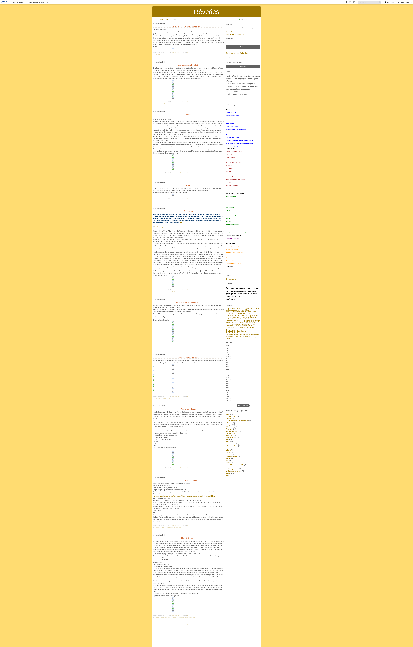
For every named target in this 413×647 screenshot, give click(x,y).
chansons (244, 315)
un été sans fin (255, 308)
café (254, 311)
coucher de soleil (239, 327)
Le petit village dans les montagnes (242, 335)
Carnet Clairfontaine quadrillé (240, 324)
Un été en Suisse (231, 308)
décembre (250, 327)
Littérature (253, 324)
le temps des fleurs (245, 319)
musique (239, 313)
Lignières (253, 315)
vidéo (232, 313)
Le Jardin (245, 336)
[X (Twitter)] (350, 2)
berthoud (228, 323)
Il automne (241, 309)
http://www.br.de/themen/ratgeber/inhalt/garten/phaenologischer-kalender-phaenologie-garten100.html (184, 496)
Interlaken (235, 323)
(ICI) (181, 222)
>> (192, 625)
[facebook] (346, 2)
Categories (164, 20)
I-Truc (247, 310)
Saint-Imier (244, 331)
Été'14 (228, 313)
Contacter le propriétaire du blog (238, 53)
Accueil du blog (230, 32)
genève (242, 310)
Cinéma (228, 324)
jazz (227, 317)
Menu (239, 315)
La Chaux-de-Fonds (232, 319)
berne (233, 331)
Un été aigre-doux (254, 337)
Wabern (228, 338)
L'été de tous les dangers (242, 326)
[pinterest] (353, 2)
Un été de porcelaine (232, 310)
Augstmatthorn (231, 315)
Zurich (248, 308)
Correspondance (231, 279)
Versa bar (247, 323)
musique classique (233, 312)
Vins (240, 336)
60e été (250, 311)
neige (241, 322)
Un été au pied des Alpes (237, 317)
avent (236, 337)
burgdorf (240, 321)
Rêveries (155, 20)
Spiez (253, 322)
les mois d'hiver (252, 321)
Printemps (230, 326)
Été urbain (229, 327)
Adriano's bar (231, 321)
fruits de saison (251, 317)
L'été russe (246, 313)
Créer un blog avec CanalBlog (235, 34)
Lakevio (244, 311)
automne (229, 337)
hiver (253, 326)
